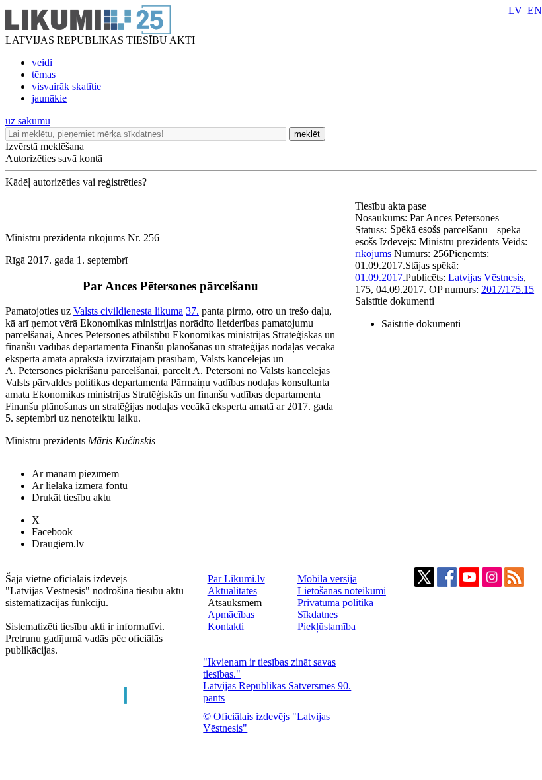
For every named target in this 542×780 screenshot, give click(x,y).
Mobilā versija (327, 578)
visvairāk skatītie (66, 86)
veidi (42, 62)
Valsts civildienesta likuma (128, 311)
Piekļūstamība (326, 626)
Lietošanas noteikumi (341, 590)
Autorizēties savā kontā (53, 158)
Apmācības (231, 614)
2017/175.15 (507, 289)
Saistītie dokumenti (394, 301)
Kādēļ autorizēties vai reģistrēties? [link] (76, 182)
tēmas (44, 74)
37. (192, 311)
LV (515, 10)
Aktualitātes (232, 590)
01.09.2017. (380, 277)
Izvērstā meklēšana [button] (44, 146)
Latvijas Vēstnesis (485, 277)
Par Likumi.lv (236, 578)
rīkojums (373, 253)
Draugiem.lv (58, 543)
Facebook (52, 531)
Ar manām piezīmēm (75, 473)
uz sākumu (27, 120)
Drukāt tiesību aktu (71, 497)
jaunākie (49, 98)
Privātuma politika (335, 602)
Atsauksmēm (235, 602)
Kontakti (226, 626)
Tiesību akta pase (392, 206)
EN (534, 10)
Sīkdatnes (317, 614)
